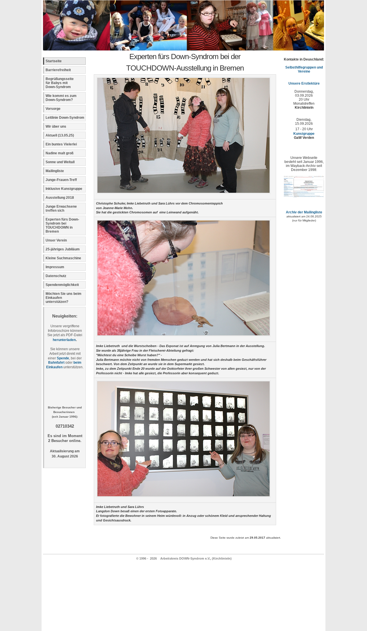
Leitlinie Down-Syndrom (65, 118)
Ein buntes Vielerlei (61, 144)
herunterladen (64, 340)
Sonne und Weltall (60, 162)
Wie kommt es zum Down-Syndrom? (61, 98)
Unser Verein (56, 240)
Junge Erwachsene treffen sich (61, 209)
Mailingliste (55, 171)
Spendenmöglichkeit (62, 285)
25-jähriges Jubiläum (63, 249)
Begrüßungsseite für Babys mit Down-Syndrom (60, 83)
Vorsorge (53, 109)
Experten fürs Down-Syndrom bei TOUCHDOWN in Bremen (62, 225)
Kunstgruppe (304, 134)
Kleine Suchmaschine (63, 258)
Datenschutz (56, 276)
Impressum (55, 267)
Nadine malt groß (59, 153)
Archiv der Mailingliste (304, 212)
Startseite (54, 61)
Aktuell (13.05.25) (60, 135)
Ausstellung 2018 (60, 198)
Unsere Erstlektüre (304, 83)
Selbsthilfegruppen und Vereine (304, 69)
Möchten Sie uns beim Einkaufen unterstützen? (63, 298)
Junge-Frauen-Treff (61, 180)
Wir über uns (56, 126)
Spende (63, 358)
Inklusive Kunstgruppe (64, 189)
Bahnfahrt (56, 363)
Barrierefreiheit (58, 70)
